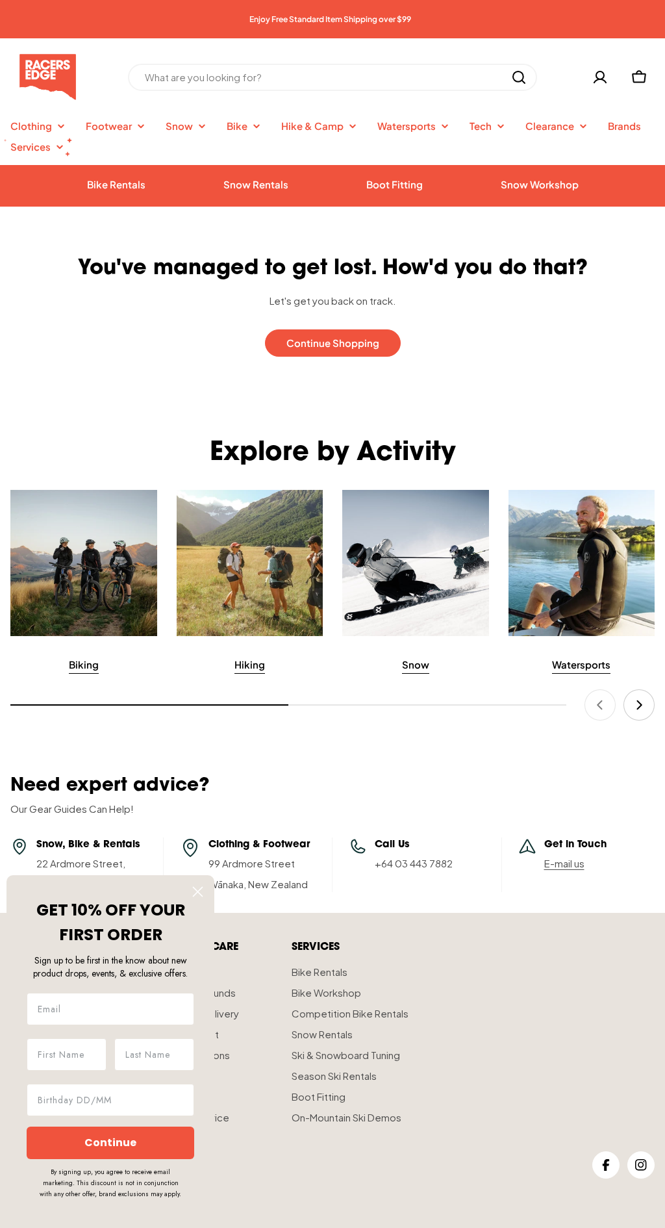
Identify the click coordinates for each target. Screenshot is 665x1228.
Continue (110, 1142)
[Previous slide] (600, 705)
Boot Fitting (394, 184)
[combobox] (332, 77)
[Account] (600, 77)
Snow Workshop (540, 184)
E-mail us (564, 863)
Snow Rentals (255, 184)
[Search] (519, 77)
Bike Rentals (116, 184)
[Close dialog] (197, 891)
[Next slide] (639, 705)
